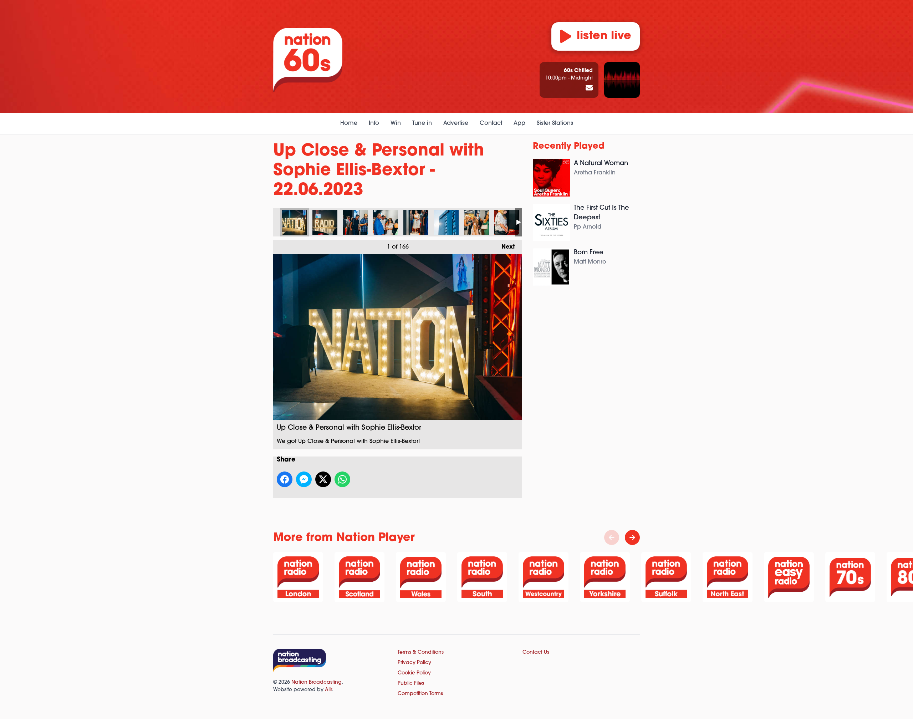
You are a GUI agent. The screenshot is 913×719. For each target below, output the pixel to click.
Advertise (455, 123)
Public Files (411, 683)
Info (374, 123)
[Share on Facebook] (284, 479)
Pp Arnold (587, 227)
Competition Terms (420, 694)
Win (396, 123)
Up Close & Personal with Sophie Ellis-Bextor (294, 222)
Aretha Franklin (595, 173)
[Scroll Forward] (632, 537)
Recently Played (569, 146)
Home (348, 123)
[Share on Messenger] (304, 479)
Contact (491, 123)
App (519, 123)
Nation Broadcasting (316, 682)
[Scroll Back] (611, 537)
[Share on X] (323, 479)
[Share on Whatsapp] (342, 479)
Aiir (328, 690)
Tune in (422, 123)
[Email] (589, 88)
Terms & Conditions (421, 652)
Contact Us (535, 652)
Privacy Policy (414, 663)
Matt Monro (590, 262)
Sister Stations (555, 123)
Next (504, 247)
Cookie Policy (414, 673)
